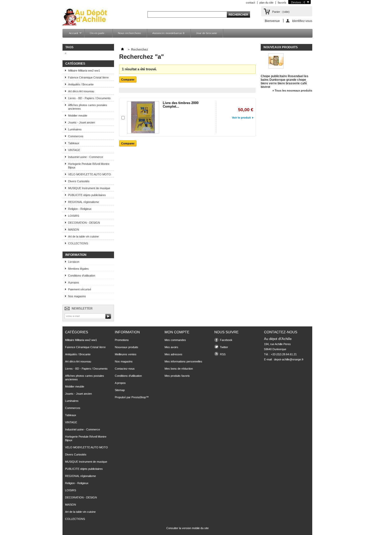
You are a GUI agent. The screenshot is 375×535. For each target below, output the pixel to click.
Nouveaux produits (281, 47)
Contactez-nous (125, 368)
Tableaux (73, 143)
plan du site (266, 2)
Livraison (73, 261)
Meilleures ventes (125, 354)
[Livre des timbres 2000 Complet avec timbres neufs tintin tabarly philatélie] (143, 117)
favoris (282, 2)
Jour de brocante (206, 33)
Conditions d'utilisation (81, 275)
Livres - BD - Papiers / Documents (89, 98)
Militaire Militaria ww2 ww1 (84, 70)
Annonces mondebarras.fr (168, 33)
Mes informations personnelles (183, 361)
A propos (73, 282)
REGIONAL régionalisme (83, 201)
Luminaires (75, 129)
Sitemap (120, 390)
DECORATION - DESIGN (84, 222)
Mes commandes (175, 340)
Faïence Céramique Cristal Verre (88, 77)
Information (75, 255)
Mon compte (177, 332)
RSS (223, 354)
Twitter (224, 347)
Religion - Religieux (80, 208)
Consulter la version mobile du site (187, 528)
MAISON (73, 229)
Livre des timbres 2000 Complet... (180, 104)
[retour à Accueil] (122, 49)
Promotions (122, 340)
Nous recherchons (129, 33)
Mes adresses (173, 354)
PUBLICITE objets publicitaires (87, 195)
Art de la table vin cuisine (83, 236)
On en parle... (98, 33)
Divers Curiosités (79, 181)
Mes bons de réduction (179, 368)
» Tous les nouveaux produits (292, 90)
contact (250, 2)
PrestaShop (138, 397)
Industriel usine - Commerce (85, 156)
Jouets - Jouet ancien (81, 122)
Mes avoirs (171, 347)
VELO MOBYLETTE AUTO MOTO (89, 174)
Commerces (75, 136)
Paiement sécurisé (79, 289)
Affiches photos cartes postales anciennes (87, 107)
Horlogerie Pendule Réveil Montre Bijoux (88, 165)
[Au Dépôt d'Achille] (85, 17)
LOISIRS (73, 215)
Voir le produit (241, 117)
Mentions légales (78, 268)
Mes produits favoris (177, 375)
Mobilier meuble (77, 115)
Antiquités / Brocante (81, 84)
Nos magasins (77, 296)
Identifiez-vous (302, 20)
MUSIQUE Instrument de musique (89, 188)
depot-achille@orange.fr (289, 359)
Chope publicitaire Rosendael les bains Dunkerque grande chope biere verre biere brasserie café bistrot (284, 81)
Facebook (226, 340)
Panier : (281, 11)
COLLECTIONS (78, 243)
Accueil (71, 35)
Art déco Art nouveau (81, 91)
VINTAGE (74, 150)
